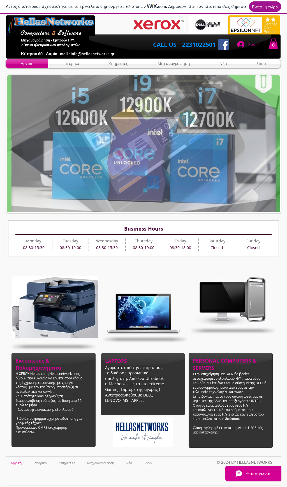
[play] (268, 207)
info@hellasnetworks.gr (93, 53)
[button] (273, 43)
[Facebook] (223, 44)
